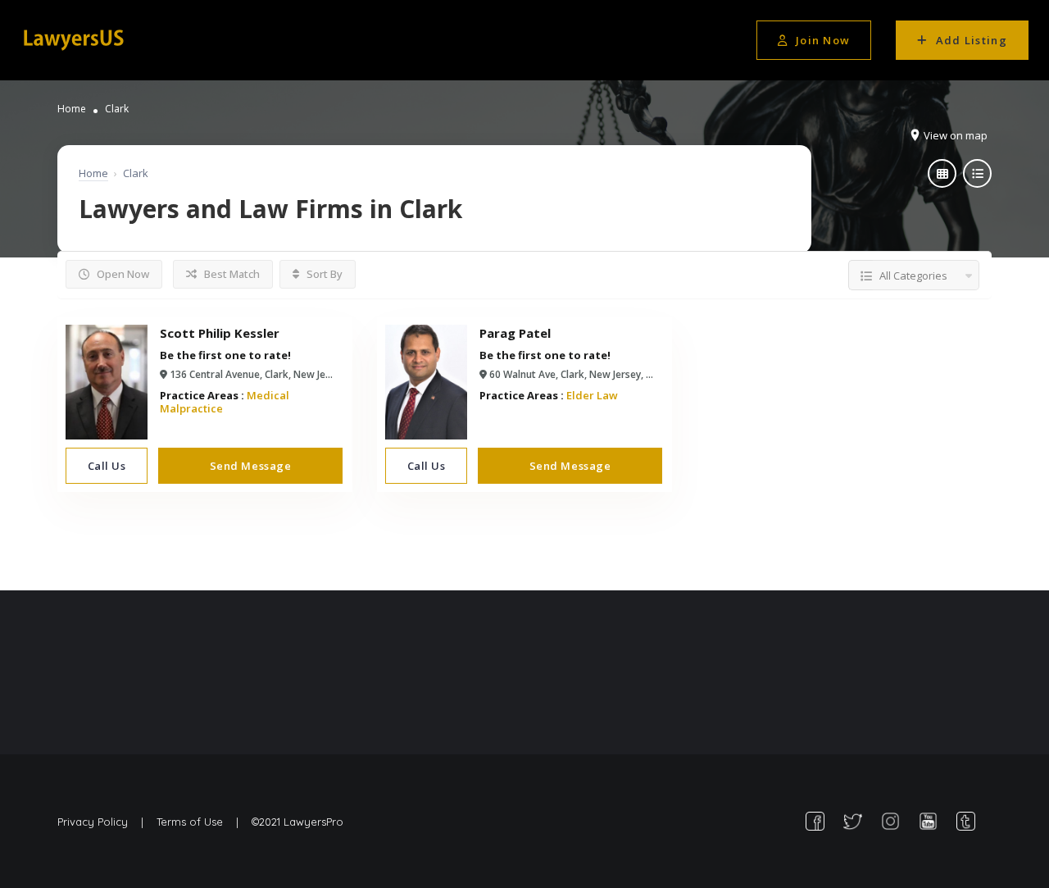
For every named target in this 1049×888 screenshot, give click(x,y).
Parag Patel (515, 333)
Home (71, 109)
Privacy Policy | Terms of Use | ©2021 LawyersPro (200, 821)
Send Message (250, 465)
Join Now (823, 40)
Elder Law (592, 395)
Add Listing (971, 40)
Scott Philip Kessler (219, 333)
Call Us (107, 465)
